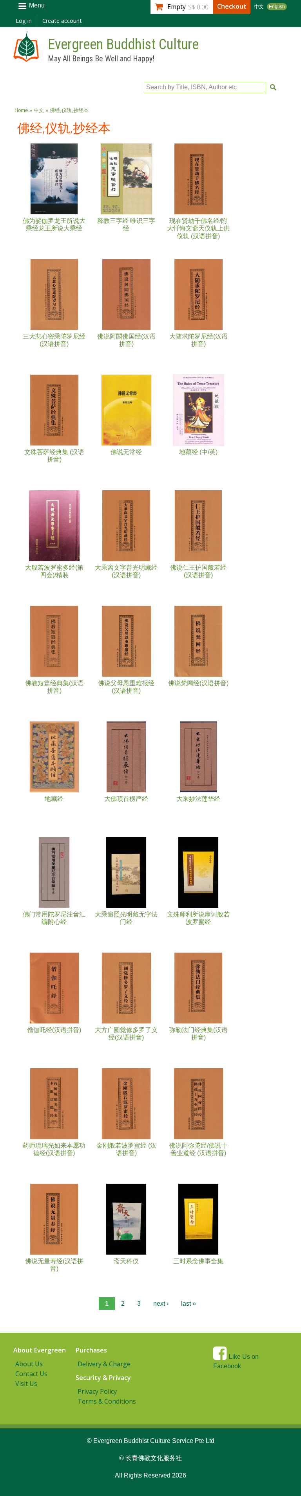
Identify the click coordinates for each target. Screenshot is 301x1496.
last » (188, 1303)
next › (161, 1303)
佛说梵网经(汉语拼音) (198, 683)
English (277, 6)
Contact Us (31, 1373)
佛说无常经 (126, 452)
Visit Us (26, 1383)
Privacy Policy (97, 1391)
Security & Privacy (103, 1377)
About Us (29, 1364)
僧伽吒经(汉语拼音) (54, 1030)
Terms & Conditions (107, 1401)
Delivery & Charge (104, 1364)
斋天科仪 (126, 1261)
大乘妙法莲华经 (198, 798)
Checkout (232, 6)
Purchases (91, 1350)
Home (21, 110)
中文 (259, 6)
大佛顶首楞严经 (126, 798)
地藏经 (54, 798)
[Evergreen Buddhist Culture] (26, 58)
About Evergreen (39, 1350)
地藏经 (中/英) (198, 452)
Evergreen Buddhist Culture (123, 44)
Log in (24, 20)
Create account (62, 20)
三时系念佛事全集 (198, 1261)
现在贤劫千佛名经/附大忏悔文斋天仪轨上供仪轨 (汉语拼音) (198, 228)
